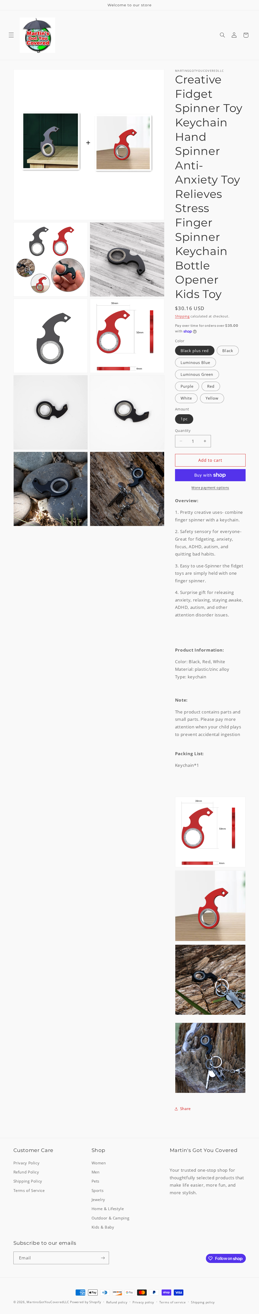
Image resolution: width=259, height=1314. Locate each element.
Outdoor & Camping (111, 1217)
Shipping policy (203, 1302)
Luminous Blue (195, 362)
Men (96, 1171)
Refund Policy (26, 1171)
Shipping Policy (27, 1181)
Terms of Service (29, 1190)
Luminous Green (197, 374)
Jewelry (98, 1199)
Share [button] (185, 1108)
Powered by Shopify (85, 1302)
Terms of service (172, 1302)
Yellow (212, 398)
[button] (11, 35)
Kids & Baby (103, 1227)
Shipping (182, 316)
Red (210, 386)
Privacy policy (143, 1302)
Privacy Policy (26, 1162)
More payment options (210, 488)
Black (227, 350)
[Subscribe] (103, 1258)
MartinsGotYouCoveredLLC (48, 1302)
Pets (96, 1181)
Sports (98, 1190)
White (186, 398)
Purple (187, 386)
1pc (184, 418)
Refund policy (116, 1302)
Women (99, 1162)
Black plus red (195, 350)
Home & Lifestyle (108, 1208)
